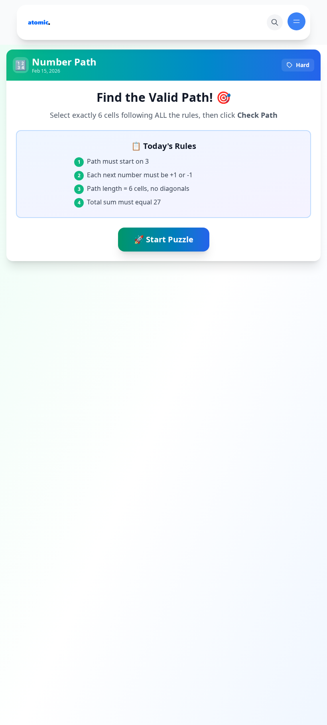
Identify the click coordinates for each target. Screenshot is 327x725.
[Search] (275, 22)
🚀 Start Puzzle (163, 239)
